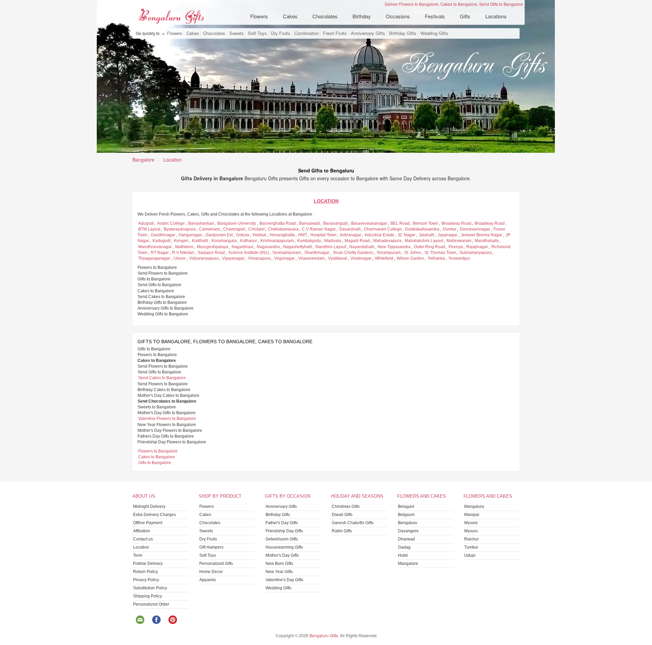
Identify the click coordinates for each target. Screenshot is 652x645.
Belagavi (406, 506)
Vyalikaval (337, 258)
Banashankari (201, 223)
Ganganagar (190, 235)
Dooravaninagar (475, 229)
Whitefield (384, 258)
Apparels (207, 579)
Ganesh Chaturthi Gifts (353, 522)
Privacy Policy (146, 579)
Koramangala (224, 240)
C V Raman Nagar (319, 229)
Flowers (174, 33)
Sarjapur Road (211, 252)
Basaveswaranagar (369, 223)
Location (141, 547)
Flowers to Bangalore (158, 451)
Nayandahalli (361, 246)
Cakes (192, 33)
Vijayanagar (233, 258)
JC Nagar (406, 235)
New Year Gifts (279, 571)
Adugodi (146, 223)
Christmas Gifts (346, 506)
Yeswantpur (459, 258)
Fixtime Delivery (148, 563)
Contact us (143, 539)
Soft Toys (257, 33)
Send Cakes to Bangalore (162, 377)
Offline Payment (147, 522)
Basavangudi (335, 223)
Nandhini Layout (330, 246)
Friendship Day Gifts (284, 531)
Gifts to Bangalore (154, 462)
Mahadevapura (387, 240)
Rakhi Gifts (342, 531)
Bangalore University (236, 223)
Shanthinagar (316, 252)
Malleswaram (459, 240)
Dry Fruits (280, 33)
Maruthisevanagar (155, 246)
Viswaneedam (311, 258)
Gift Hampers (211, 547)
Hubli (403, 555)
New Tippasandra (394, 246)
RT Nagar (160, 252)
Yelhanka (436, 258)
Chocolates (214, 33)
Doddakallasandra (422, 229)
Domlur (449, 229)
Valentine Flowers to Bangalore (167, 418)
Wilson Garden (410, 258)
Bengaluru (407, 522)
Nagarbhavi (242, 246)
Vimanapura (259, 258)
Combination (306, 33)
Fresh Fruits (335, 33)
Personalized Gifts (216, 563)
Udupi (469, 555)
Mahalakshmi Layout (424, 240)
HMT (302, 235)
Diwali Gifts (342, 514)
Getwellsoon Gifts (282, 539)
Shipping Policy (147, 596)
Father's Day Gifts (282, 522)
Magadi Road (357, 240)
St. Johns (412, 252)
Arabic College (171, 223)
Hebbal (259, 235)
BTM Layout (149, 229)
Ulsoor (180, 258)
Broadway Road (456, 223)
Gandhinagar (163, 235)
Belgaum (406, 514)
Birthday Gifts (402, 33)
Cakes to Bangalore (156, 457)
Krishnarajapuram (277, 240)
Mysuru (471, 531)
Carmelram (209, 229)
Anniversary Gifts (368, 33)
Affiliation (141, 531)
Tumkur (471, 547)
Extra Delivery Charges (154, 514)
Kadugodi (161, 240)
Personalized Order (151, 604)
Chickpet (256, 229)
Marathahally (487, 240)
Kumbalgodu (309, 240)
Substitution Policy (150, 588)
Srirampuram (389, 252)
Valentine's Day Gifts (284, 579)
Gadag (404, 547)
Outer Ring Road (429, 246)
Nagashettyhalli (297, 246)
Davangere (408, 531)
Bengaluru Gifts (323, 635)
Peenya (456, 246)
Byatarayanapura (180, 229)
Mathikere (184, 246)
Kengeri (181, 240)
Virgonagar (284, 258)
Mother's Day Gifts (282, 555)
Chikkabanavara (283, 229)
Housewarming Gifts (284, 547)
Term (137, 555)
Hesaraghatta (282, 235)
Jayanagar (447, 235)
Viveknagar (361, 258)
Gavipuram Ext (219, 235)
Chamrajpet (234, 229)
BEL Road (400, 223)
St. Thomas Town (440, 252)
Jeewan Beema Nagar (481, 235)
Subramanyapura (475, 252)
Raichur (471, 539)
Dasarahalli (350, 229)
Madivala (332, 240)
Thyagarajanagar (154, 258)
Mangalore (408, 563)
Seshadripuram (286, 252)
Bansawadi (309, 223)
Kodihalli (200, 240)
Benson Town (425, 223)
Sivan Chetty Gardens (353, 252)
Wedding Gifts (434, 33)
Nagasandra (268, 246)
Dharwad (406, 539)
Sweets (236, 33)
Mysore (471, 522)
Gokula (242, 235)
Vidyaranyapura (204, 258)
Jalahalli (426, 235)
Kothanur (248, 240)
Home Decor (211, 571)
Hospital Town (323, 235)
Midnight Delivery (149, 506)
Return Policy (145, 571)
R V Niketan (183, 252)
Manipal (471, 514)
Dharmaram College (383, 229)
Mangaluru (474, 506)
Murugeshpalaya (212, 246)
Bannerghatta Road (277, 223)
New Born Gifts (279, 563)
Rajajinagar (477, 246)
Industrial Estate (379, 235)
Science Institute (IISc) (248, 252)
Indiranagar (350, 235)
